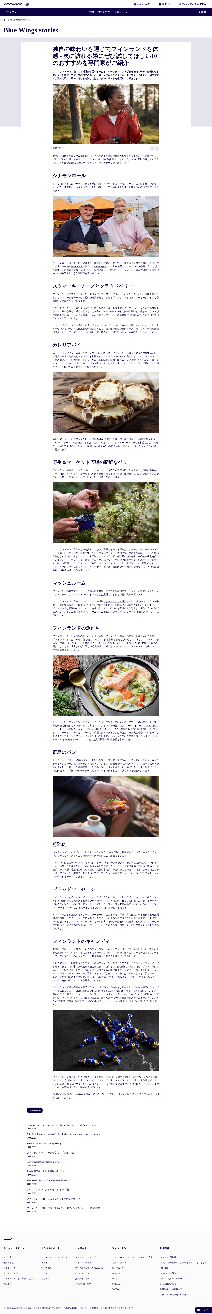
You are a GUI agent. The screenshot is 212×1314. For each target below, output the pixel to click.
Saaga (82, 862)
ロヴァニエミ (117, 866)
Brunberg (80, 991)
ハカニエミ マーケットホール (139, 736)
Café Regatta (100, 266)
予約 (91, 12)
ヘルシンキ (77, 266)
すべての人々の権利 (116, 601)
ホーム (6, 20)
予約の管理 (104, 12)
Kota (149, 866)
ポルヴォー (82, 1001)
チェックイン (121, 12)
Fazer (108, 1077)
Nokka (74, 862)
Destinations (27, 20)
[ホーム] (12, 4)
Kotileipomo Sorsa (95, 446)
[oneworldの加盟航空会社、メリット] (27, 4)
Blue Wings (16, 20)
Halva (99, 977)
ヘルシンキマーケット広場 (94, 567)
